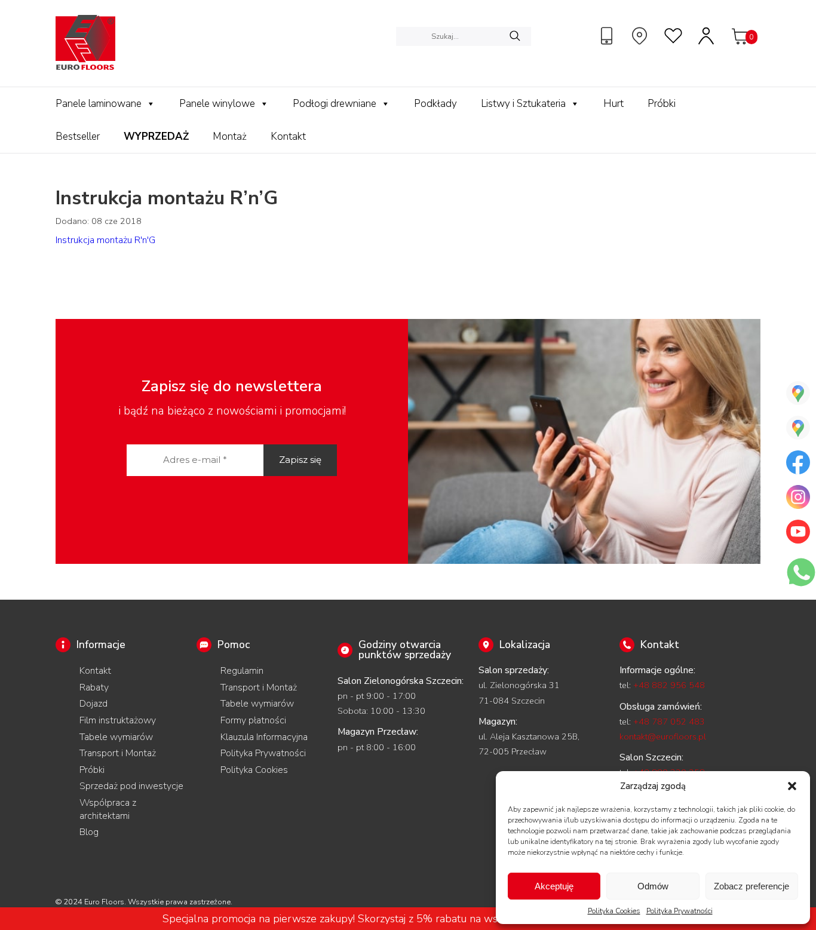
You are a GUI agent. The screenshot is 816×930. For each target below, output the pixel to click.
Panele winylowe (217, 104)
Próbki (662, 104)
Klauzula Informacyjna (264, 737)
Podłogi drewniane (334, 104)
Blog (89, 832)
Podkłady (435, 104)
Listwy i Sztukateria (523, 104)
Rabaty (94, 687)
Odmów (652, 886)
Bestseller (78, 136)
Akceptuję (554, 886)
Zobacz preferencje (751, 886)
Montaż (230, 136)
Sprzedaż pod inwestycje (131, 786)
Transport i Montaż (117, 753)
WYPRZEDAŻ (156, 136)
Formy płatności (253, 720)
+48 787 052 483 (669, 722)
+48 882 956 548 (669, 685)
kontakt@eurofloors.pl (662, 736)
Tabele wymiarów (116, 737)
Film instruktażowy (117, 720)
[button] (792, 786)
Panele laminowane (99, 104)
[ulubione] (674, 36)
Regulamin (241, 670)
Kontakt (288, 136)
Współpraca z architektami (107, 809)
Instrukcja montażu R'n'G (105, 240)
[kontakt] (608, 36)
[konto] (707, 36)
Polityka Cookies (614, 911)
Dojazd (93, 703)
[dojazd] (641, 36)
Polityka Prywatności (679, 911)
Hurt (613, 104)
